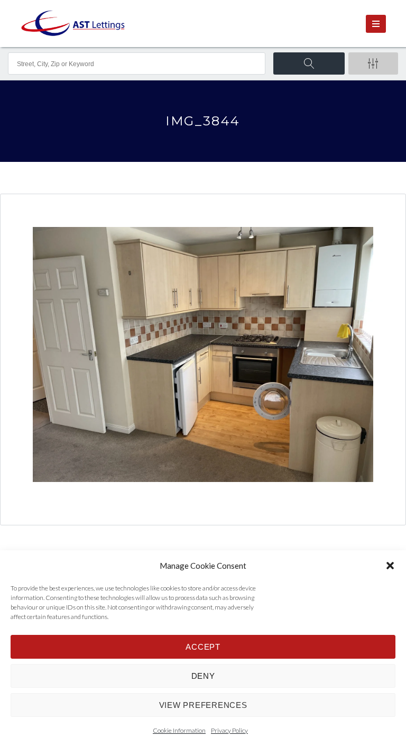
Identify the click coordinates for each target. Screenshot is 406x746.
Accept (203, 646)
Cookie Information (179, 730)
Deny (203, 675)
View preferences (203, 704)
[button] (390, 565)
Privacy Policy (229, 730)
